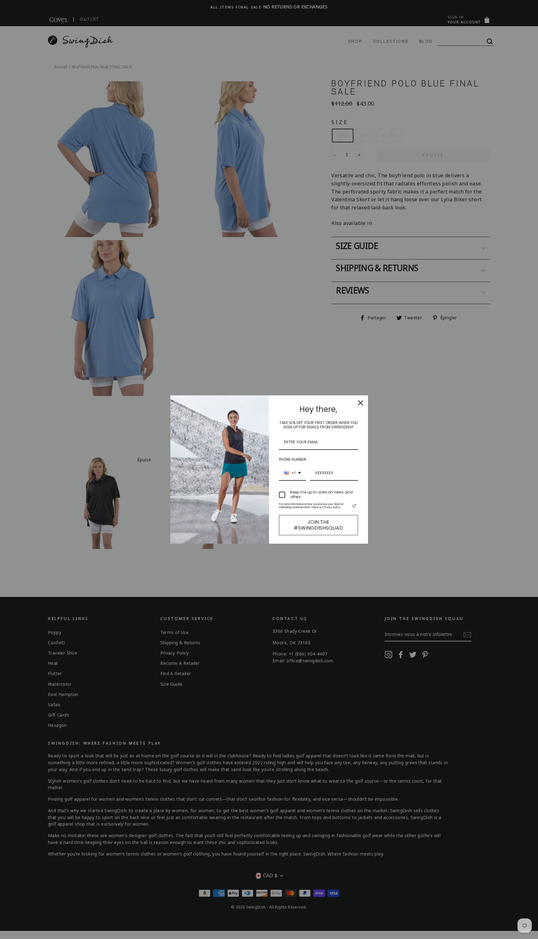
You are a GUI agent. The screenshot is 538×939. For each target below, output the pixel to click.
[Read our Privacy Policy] (354, 505)
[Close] (360, 402)
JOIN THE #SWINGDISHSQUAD (318, 524)
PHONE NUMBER (292, 459)
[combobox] (292, 473)
